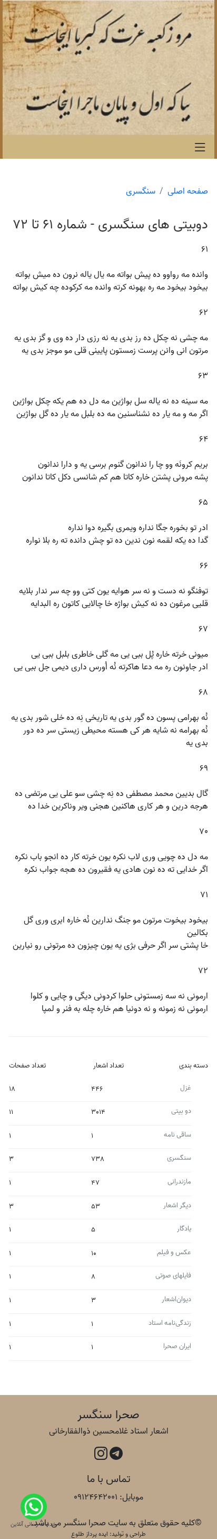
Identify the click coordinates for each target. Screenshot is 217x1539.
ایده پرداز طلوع (89, 1534)
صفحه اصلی (187, 191)
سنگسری (140, 191)
